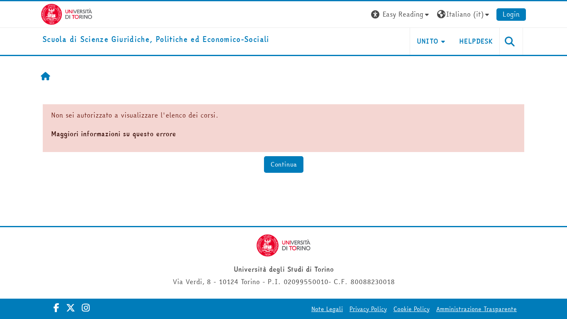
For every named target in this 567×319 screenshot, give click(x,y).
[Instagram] (85, 308)
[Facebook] (56, 308)
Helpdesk (476, 41)
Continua (284, 164)
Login (511, 14)
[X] (70, 308)
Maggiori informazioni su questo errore (113, 134)
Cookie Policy (411, 309)
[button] (401, 14)
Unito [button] (428, 41)
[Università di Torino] (67, 13)
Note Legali (327, 309)
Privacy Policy (368, 309)
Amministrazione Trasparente (476, 309)
